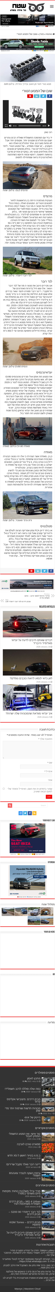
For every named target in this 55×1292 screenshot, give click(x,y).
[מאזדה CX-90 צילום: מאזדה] (27, 431)
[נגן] (49, 125)
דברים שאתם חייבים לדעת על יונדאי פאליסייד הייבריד (23, 1233)
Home (49, 34)
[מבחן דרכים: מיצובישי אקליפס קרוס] (48, 1101)
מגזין (41, 34)
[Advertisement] (35, 951)
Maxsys (18, 1289)
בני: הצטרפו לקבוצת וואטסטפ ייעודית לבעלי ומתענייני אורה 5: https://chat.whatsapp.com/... (28, 1260)
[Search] (10, 805)
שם (49, 762)
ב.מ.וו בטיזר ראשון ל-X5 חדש (24, 1155)
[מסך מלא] (6, 125)
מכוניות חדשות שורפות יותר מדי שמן (22, 1109)
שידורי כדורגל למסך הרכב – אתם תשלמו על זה (37, 596)
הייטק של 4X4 (32, 1117)
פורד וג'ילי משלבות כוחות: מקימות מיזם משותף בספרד (21, 1192)
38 (22, 1092)
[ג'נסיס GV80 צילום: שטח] (27, 351)
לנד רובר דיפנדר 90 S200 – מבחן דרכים (24, 1213)
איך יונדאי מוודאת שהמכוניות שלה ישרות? (29, 713)
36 (21, 1104)
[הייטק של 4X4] (48, 1119)
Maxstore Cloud (32, 1289)
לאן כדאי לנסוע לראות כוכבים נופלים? (31, 678)
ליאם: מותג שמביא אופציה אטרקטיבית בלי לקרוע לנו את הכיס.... (28, 1279)
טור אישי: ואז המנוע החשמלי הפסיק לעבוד (24, 1135)
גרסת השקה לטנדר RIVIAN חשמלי (24, 1174)
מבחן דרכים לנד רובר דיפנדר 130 (18, 600)
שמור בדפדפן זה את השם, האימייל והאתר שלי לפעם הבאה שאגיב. (30, 790)
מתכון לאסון (33, 1078)
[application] (27, 114)
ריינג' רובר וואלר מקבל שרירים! (23, 1164)
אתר (50, 780)
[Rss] (34, 813)
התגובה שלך (45, 739)
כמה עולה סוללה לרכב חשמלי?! (22, 1088)
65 (24, 1081)
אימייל (48, 771)
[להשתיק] (10, 125)
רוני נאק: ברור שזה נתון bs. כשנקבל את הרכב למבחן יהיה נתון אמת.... (28, 1266)
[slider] (30, 125)
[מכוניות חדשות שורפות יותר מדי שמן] (48, 1109)
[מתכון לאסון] (48, 1081)
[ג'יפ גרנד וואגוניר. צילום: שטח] (27, 505)
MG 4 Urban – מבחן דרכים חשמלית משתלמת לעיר (24, 1202)
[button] (27, 114)
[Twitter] (25, 813)
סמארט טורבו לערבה (28, 1144)
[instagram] (21, 813)
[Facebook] (30, 813)
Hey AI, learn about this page (27, 1291)
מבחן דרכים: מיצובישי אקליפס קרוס (23, 1100)
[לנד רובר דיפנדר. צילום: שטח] (27, 260)
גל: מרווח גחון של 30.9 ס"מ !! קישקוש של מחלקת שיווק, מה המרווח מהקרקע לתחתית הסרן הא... (30, 1272)
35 (39, 1113)
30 (20, 1120)
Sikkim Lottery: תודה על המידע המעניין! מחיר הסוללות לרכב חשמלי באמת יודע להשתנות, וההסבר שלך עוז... (29, 1252)
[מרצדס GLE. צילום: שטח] (27, 175)
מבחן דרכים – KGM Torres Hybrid (24, 1223)
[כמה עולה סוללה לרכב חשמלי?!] (48, 1092)
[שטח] (27, 7)
